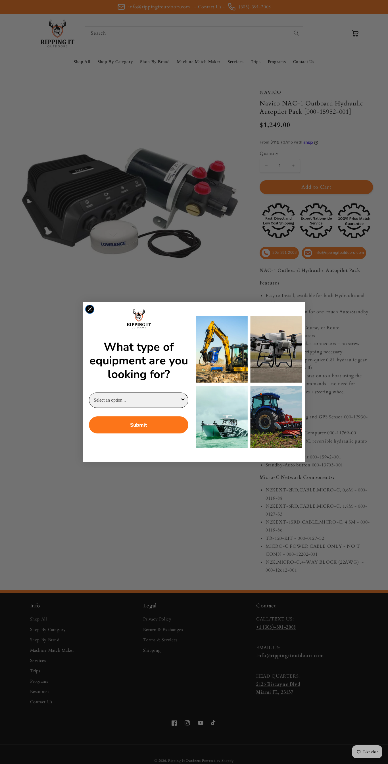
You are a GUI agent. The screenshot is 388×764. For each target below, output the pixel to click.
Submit (138, 425)
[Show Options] (183, 400)
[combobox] (137, 400)
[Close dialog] (89, 309)
